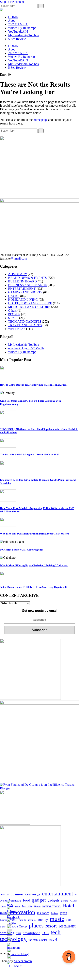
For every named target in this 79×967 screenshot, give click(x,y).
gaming (64, 901)
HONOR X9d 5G (51, 906)
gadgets (53, 900)
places (36, 925)
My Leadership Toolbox (23, 35)
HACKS (13, 296)
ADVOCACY (17, 274)
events (3, 900)
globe (3, 906)
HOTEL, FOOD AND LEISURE (30, 303)
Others (12, 310)
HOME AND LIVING (23, 299)
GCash (73, 900)
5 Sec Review (17, 39)
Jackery (54, 913)
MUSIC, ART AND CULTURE (29, 307)
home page (40, 119)
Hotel (68, 906)
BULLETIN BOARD (22, 281)
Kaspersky (5, 920)
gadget (39, 900)
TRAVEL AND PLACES (25, 325)
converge (32, 894)
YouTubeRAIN (18, 31)
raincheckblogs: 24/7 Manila (26, 348)
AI (7, 894)
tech (56, 932)
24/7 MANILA (18, 24)
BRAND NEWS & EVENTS (27, 277)
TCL (45, 933)
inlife (4, 913)
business (17, 894)
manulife (32, 920)
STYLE (13, 318)
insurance (43, 913)
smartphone (31, 933)
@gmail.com (19, 258)
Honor (37, 906)
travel (53, 940)
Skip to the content (12, 1)
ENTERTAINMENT (22, 288)
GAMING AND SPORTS (25, 292)
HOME (13, 17)
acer (2, 894)
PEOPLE (14, 314)
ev (76, 894)
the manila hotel (38, 939)
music (57, 918)
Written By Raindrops (22, 28)
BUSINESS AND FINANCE (27, 285)
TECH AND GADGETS (24, 321)
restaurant (67, 926)
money (43, 920)
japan (63, 913)
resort (51, 925)
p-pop (3, 926)
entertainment (57, 893)
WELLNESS (16, 329)
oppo (69, 919)
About (12, 20)
